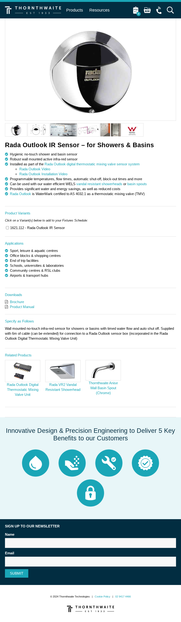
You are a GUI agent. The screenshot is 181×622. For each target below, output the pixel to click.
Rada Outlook (20, 194)
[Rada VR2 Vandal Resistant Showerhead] (63, 371)
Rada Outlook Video (34, 169)
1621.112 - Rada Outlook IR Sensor (37, 228)
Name (9, 534)
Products (74, 10)
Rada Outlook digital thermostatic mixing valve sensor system (92, 164)
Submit (16, 573)
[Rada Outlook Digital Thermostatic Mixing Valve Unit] (22, 371)
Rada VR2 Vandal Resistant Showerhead (62, 387)
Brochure (17, 302)
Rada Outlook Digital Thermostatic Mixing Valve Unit (22, 390)
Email (9, 553)
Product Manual (22, 307)
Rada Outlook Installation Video (43, 174)
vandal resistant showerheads (99, 184)
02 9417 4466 (123, 596)
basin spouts (137, 184)
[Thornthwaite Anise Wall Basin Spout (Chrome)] (103, 370)
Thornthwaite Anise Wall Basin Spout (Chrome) (103, 388)
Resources (99, 10)
